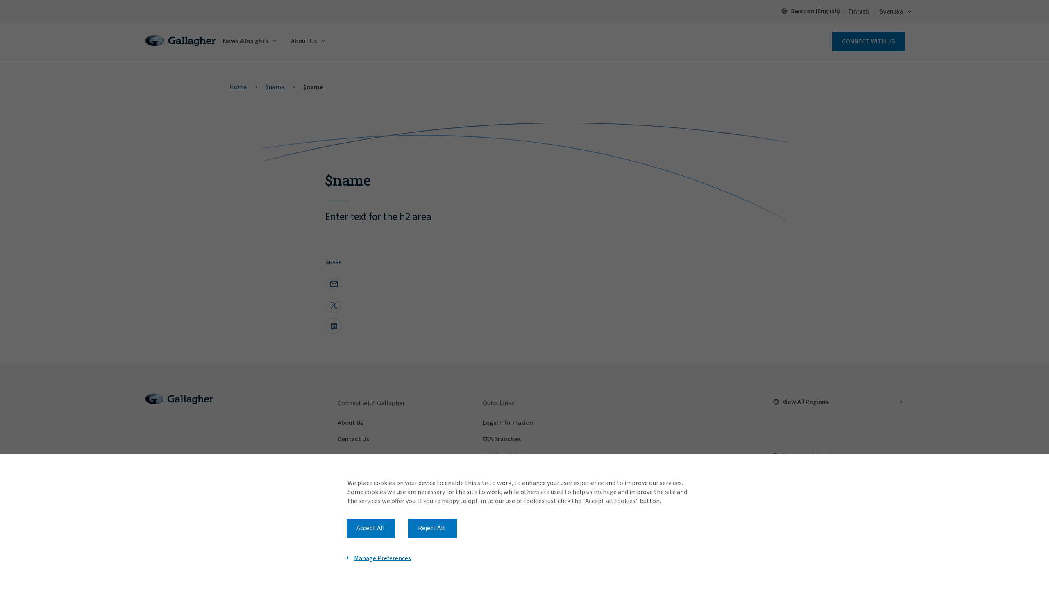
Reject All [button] (431, 528)
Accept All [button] (370, 528)
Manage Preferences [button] (382, 558)
